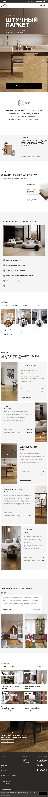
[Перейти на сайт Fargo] (41, 766)
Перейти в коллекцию (24, 86)
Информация (4, 765)
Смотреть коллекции (24, 124)
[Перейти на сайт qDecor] (42, 770)
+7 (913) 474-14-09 (30, 1)
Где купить (3, 770)
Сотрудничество (5, 762)
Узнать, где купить (7, 741)
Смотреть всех (41, 305)
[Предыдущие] (2, 319)
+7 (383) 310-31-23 (38, 1)
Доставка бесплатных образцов (8, 775)
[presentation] (2, 593)
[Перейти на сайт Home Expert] (42, 761)
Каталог (3, 760)
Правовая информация (6, 789)
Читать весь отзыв (35, 609)
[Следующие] (46, 319)
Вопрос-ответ (4, 772)
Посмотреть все (41, 666)
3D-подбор (3, 767)
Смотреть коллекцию (25, 397)
